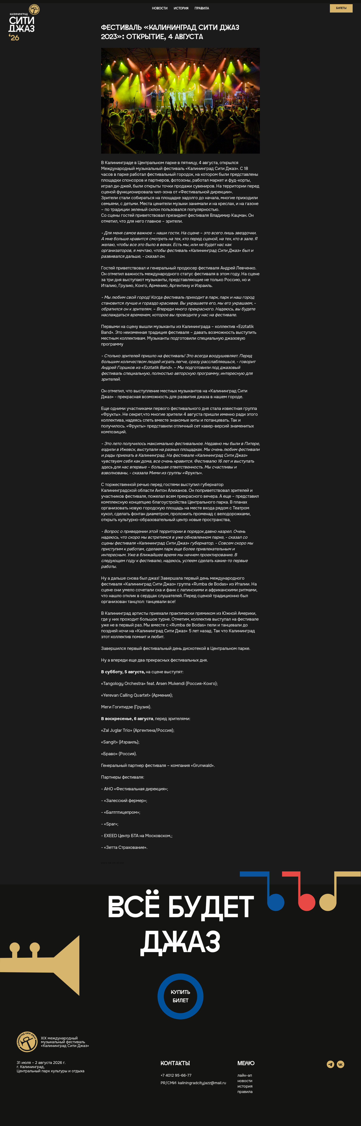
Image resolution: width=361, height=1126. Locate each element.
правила (202, 8)
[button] (341, 8)
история (181, 8)
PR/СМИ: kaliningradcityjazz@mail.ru (193, 1083)
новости (160, 8)
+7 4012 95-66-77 (176, 1075)
